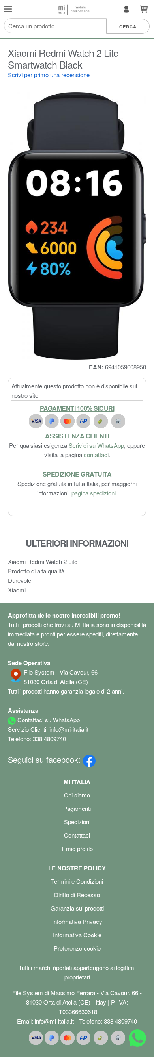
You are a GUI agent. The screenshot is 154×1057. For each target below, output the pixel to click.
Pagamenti (77, 808)
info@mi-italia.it (68, 729)
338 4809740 (49, 738)
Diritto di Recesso (77, 894)
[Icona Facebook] (89, 759)
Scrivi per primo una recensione (49, 74)
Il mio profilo (77, 848)
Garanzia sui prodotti (77, 908)
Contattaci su (48, 720)
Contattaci (77, 835)
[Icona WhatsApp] (137, 1039)
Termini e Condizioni (77, 881)
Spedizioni (77, 822)
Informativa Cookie (77, 935)
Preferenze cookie (77, 948)
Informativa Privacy (77, 921)
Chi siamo (77, 795)
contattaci (96, 455)
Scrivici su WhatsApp (96, 445)
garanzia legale (80, 691)
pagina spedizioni (93, 493)
